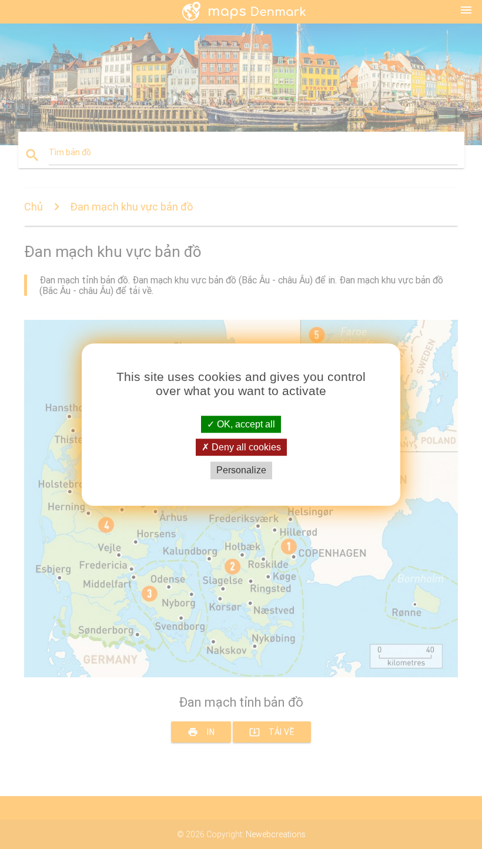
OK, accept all (245, 424)
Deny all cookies (245, 447)
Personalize (241, 471)
